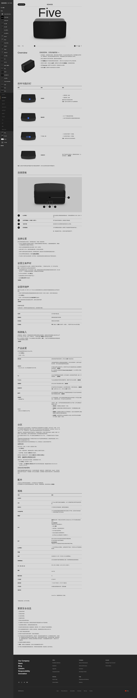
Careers (21, 668)
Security (91, 690)
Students (54, 665)
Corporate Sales (56, 671)
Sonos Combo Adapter (67, 370)
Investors (81, 668)
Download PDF (21, 4)
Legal (57, 690)
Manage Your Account (110, 662)
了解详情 (69, 155)
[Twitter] (24, 682)
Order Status (108, 665)
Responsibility (24, 671)
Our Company (23, 661)
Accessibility (72, 690)
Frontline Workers (56, 662)
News (20, 663)
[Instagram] (21, 682)
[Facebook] (19, 682)
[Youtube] (27, 682)
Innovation (22, 674)
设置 (44, 67)
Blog (20, 666)
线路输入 (44, 60)
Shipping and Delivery (84, 679)
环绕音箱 (65, 63)
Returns (81, 682)
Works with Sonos (83, 665)
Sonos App (45, 65)
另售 (42, 338)
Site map (85, 690)
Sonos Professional (83, 662)
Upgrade (54, 668)
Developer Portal (82, 671)
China (128, 690)
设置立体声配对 (36, 253)
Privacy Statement (64, 690)
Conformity (79, 690)
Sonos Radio (55, 682)
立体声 (52, 63)
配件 (53, 484)
